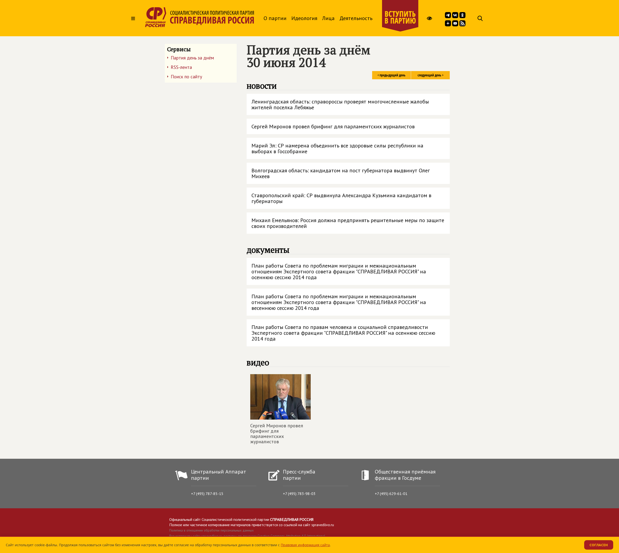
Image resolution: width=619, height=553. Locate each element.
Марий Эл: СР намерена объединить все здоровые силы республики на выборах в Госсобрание (337, 148)
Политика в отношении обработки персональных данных (211, 530)
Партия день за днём (192, 58)
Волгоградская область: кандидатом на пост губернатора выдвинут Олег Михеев (340, 173)
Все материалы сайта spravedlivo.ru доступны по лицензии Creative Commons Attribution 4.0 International (247, 536)
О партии (275, 18)
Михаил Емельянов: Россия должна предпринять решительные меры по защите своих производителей (347, 223)
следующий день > (430, 75)
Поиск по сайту (186, 77)
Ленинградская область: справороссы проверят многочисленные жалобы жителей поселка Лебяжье (340, 104)
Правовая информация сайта (305, 545)
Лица (328, 18)
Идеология (304, 18)
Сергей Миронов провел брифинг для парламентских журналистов (333, 126)
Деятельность (355, 18)
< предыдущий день (391, 75)
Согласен (599, 545)
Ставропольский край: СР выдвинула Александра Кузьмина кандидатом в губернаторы (341, 198)
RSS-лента (181, 67)
